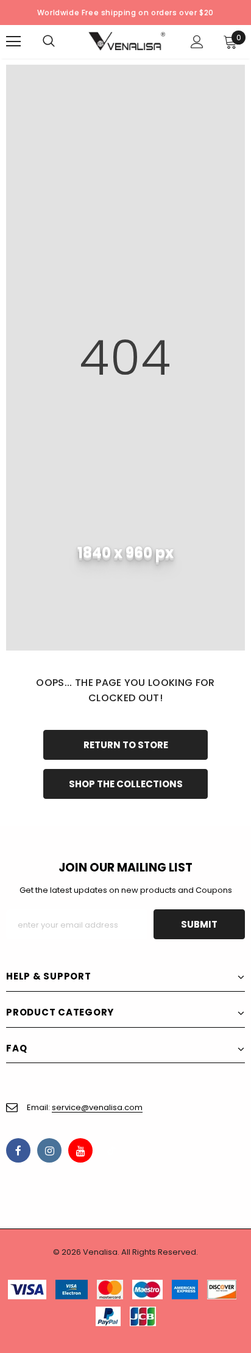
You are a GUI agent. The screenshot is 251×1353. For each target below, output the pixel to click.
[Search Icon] (61, 41)
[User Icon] (197, 41)
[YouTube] (80, 1150)
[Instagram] (49, 1150)
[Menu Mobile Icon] (13, 41)
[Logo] (127, 41)
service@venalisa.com (97, 1107)
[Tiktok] (111, 1150)
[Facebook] (18, 1150)
